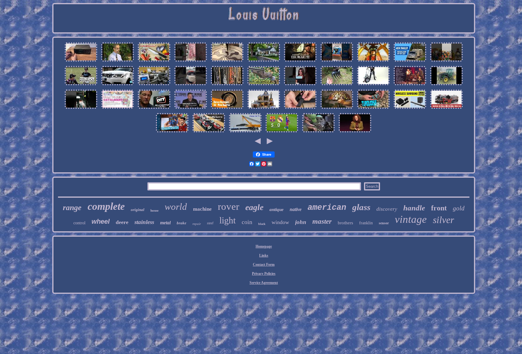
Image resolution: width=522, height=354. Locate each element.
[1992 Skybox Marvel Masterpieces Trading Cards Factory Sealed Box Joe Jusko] (172, 133)
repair (196, 224)
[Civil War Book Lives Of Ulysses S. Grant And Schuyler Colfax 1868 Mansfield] (190, 109)
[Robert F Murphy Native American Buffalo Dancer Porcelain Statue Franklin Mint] (300, 85)
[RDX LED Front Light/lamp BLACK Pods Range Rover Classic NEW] (117, 85)
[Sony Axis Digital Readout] (81, 62)
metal (165, 222)
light (227, 220)
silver (443, 219)
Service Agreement (264, 283)
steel (210, 223)
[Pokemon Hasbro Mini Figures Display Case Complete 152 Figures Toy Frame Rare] (446, 62)
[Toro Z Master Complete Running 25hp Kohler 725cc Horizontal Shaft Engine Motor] (318, 133)
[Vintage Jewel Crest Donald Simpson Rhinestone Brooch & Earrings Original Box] (227, 85)
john (300, 222)
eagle (254, 207)
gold (459, 208)
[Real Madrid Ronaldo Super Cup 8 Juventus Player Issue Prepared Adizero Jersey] (282, 133)
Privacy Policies (264, 273)
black (262, 224)
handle (414, 208)
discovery (386, 209)
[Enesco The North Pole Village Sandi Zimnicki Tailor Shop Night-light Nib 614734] (264, 62)
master (322, 221)
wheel (101, 221)
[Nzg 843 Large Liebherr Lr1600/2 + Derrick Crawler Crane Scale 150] (245, 133)
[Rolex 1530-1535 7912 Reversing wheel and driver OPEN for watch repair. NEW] (227, 109)
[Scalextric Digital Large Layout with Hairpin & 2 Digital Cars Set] (209, 133)
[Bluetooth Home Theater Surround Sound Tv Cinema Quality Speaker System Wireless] (410, 109)
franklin (366, 223)
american (327, 207)
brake (181, 223)
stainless (144, 222)
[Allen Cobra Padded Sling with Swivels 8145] (300, 109)
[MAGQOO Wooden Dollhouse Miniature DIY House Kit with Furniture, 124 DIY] (264, 109)
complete (106, 206)
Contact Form (264, 264)
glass (361, 207)
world (176, 206)
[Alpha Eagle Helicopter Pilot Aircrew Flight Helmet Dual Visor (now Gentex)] (373, 62)
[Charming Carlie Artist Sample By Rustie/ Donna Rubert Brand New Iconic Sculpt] (355, 133)
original (137, 209)
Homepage (264, 246)
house (154, 210)
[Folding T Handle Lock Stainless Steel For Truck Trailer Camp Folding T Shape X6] (373, 85)
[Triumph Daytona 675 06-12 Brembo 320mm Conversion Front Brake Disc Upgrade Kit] (154, 109)
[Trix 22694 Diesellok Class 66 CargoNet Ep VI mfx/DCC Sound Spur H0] (446, 109)
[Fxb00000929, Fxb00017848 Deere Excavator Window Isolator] (337, 85)
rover (228, 206)
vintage (411, 219)
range (72, 207)
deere (122, 222)
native (295, 209)
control (79, 223)
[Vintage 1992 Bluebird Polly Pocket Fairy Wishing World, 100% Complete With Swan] (117, 109)
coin (247, 222)
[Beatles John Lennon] (410, 85)
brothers (345, 222)
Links (263, 255)
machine (202, 209)
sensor (384, 223)
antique (276, 209)
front (439, 208)
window (280, 222)
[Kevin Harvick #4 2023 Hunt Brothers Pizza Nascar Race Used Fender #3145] (81, 85)
